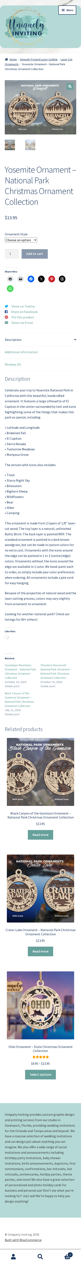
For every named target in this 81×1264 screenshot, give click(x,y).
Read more (40, 835)
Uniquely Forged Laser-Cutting (39, 59)
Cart (62, 1253)
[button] (70, 86)
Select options (40, 1074)
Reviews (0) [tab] (13, 364)
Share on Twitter (23, 306)
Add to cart (34, 253)
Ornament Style (16, 234)
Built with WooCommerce (23, 1240)
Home (13, 59)
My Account (13, 1257)
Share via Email (22, 323)
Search (40, 1257)
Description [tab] (13, 340)
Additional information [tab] (21, 352)
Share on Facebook (24, 312)
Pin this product (22, 317)
